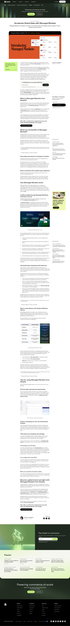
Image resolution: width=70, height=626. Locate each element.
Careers (18, 609)
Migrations (30, 5)
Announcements (36, 21)
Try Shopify (56, 1)
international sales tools (34, 105)
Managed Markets (27, 92)
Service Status (56, 611)
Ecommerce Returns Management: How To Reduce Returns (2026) (11, 570)
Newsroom (19, 613)
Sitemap (35, 621)
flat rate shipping (38, 447)
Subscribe (59, 105)
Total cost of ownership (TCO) (22, 5)
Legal (24, 621)
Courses (43, 611)
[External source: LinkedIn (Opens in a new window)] (49, 518)
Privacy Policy (29, 621)
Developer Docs (32, 605)
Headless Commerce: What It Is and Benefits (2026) (11, 561)
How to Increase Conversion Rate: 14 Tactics (26, 561)
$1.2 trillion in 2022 (42, 68)
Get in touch (62, 1)
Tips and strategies (56, 248)
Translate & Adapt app (44, 285)
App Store (31, 609)
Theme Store (31, 607)
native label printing (34, 357)
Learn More (56, 207)
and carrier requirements (29, 502)
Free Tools (44, 613)
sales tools (38, 108)
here (25, 191)
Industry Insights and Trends (25, 567)
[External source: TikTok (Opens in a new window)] (60, 621)
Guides (43, 609)
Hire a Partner (56, 609)
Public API (24, 360)
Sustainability (19, 615)
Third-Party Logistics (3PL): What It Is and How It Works (57, 561)
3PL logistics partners (35, 358)
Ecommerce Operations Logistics (10, 567)
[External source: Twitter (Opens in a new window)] (46, 518)
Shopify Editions (19, 607)
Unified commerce (56, 254)
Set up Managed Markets (26, 125)
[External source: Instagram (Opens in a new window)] (58, 621)
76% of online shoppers (36, 63)
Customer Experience (39, 567)
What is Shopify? (20, 605)
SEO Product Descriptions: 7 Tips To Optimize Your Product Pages (58, 570)
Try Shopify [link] (46, 84)
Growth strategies (54, 567)
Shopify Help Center (57, 605)
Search (63, 5)
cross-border (24, 110)
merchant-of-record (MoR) (29, 200)
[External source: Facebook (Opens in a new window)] (44, 518)
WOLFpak (33, 491)
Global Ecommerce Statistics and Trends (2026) (26, 569)
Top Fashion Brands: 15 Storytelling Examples (41, 569)
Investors (18, 611)
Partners (30, 611)
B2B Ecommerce (37, 5)
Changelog (44, 615)
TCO (53, 147)
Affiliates (30, 613)
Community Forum (57, 607)
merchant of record (25, 202)
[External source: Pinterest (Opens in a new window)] (65, 621)
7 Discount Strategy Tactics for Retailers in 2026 (43, 561)
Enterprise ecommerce (11, 5)
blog (31, 21)
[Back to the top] (5, 604)
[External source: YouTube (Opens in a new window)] (56, 621)
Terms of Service (18, 621)
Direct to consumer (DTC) (57, 243)
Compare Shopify (45, 607)
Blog (5, 5)
